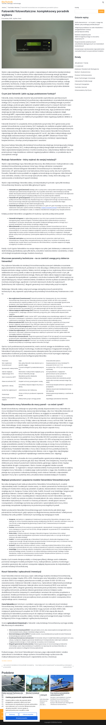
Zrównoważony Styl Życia (83, 90)
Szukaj (77, 7)
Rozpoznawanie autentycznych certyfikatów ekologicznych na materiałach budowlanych (89, 44)
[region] (21, 708)
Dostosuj (12, 714)
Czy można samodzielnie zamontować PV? (59, 694)
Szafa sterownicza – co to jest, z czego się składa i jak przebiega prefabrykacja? (89, 23)
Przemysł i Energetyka (82, 84)
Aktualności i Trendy (81, 63)
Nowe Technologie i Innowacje (85, 78)
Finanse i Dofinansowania (83, 75)
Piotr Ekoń (18, 18)
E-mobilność (79, 66)
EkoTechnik (7, 1)
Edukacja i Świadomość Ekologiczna (87, 69)
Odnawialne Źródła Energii (83, 81)
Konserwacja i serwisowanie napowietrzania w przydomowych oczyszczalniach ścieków (89, 50)
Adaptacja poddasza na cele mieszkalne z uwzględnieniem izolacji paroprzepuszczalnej (89, 30)
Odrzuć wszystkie (28, 714)
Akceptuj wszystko (21, 718)
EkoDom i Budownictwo (82, 72)
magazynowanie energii (48, 208)
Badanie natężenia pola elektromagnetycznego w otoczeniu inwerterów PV (87, 37)
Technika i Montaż (7, 660)
